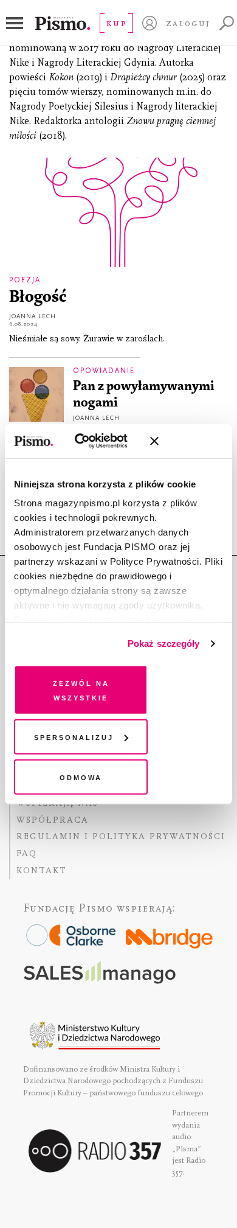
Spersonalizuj (74, 736)
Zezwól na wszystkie (81, 689)
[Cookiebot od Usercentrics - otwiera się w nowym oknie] (90, 441)
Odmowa (81, 776)
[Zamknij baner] (186, 441)
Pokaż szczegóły (164, 643)
